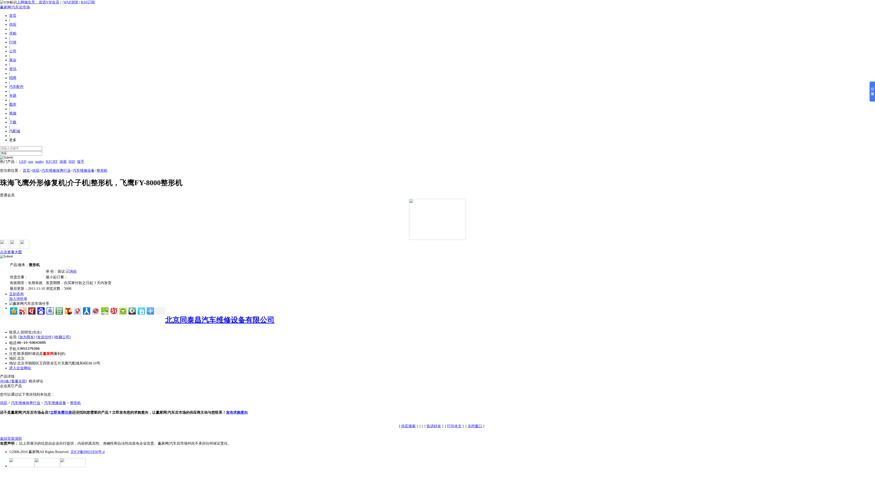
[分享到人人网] (86, 310)
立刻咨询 (16, 294)
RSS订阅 (88, 2)
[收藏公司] (62, 337)
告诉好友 (434, 426)
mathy (39, 162)
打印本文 (454, 426)
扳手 (80, 162)
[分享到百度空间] (104, 310)
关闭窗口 (475, 426)
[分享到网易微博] (77, 310)
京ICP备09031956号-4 (87, 452)
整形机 (102, 170)
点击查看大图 (11, 252)
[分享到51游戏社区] (113, 310)
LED (22, 162)
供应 (35, 170)
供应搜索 (408, 426)
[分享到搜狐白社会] (141, 310)
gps (30, 162)
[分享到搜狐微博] (68, 310)
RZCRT (52, 162)
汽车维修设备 (84, 170)
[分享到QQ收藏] (132, 310)
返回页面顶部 (11, 439)
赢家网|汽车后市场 (15, 7)
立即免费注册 (61, 412)
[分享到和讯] (31, 310)
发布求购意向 (237, 412)
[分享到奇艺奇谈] (122, 310)
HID (72, 162)
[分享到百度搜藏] (40, 310)
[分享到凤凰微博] (95, 310)
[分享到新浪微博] (22, 310)
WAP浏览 (70, 2)
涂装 (63, 162)
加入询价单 (18, 299)
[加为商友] (26, 337)
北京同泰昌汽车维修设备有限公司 (220, 320)
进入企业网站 (20, 368)
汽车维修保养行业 (56, 170)
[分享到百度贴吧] (50, 310)
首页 (12, 16)
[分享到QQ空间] (13, 310)
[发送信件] (44, 337)
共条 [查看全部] (13, 381)
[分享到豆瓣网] (59, 310)
